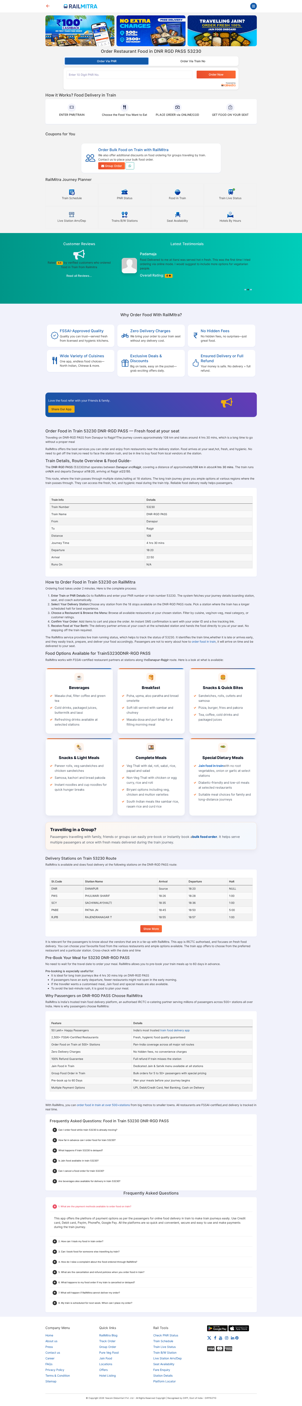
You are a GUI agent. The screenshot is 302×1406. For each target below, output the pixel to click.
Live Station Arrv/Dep (167, 1358)
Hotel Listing (107, 1375)
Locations (105, 1364)
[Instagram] (226, 1337)
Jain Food (105, 1358)
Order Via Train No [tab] (192, 61)
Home (49, 1335)
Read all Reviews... (79, 275)
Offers (103, 1370)
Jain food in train (210, 766)
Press (49, 1347)
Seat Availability (163, 1364)
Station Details (163, 1375)
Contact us (52, 1352)
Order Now (216, 74)
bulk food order (204, 837)
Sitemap (50, 1381)
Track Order (107, 1341)
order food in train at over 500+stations (103, 1105)
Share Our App (61, 409)
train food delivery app (175, 1030)
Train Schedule (163, 1341)
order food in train (204, 641)
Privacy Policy (54, 1370)
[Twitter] (209, 1337)
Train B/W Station (164, 1352)
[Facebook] (215, 1337)
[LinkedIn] (232, 1337)
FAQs (48, 1364)
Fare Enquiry (161, 1370)
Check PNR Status (165, 1335)
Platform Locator (164, 1381)
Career (49, 1358)
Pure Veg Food (109, 1352)
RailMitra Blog (108, 1335)
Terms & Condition (57, 1375)
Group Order (113, 166)
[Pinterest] (237, 1337)
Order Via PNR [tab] (106, 61)
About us (51, 1341)
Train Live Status (164, 1347)
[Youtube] (220, 1337)
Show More (151, 928)
